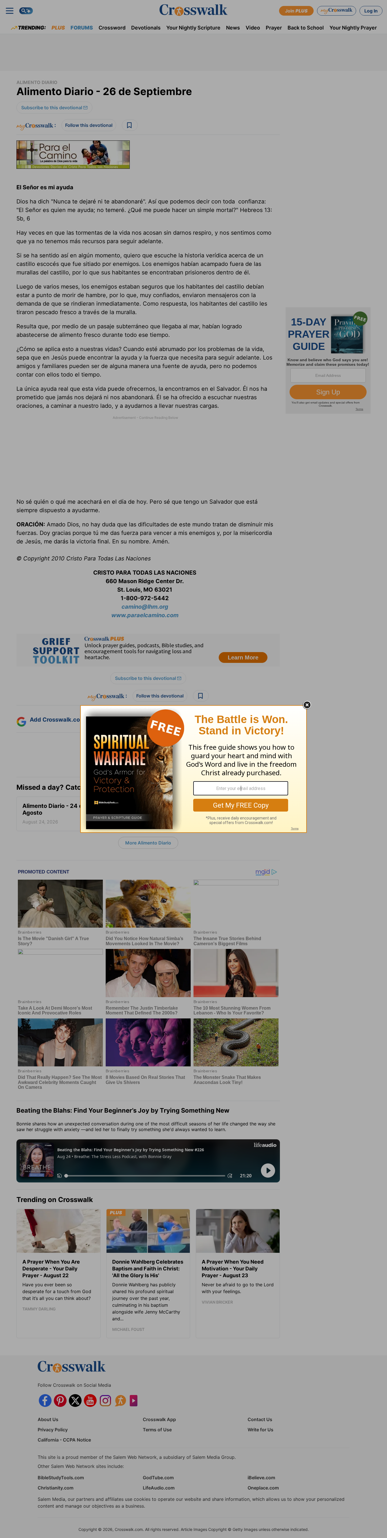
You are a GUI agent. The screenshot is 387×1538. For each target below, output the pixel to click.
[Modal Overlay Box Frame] (193, 769)
